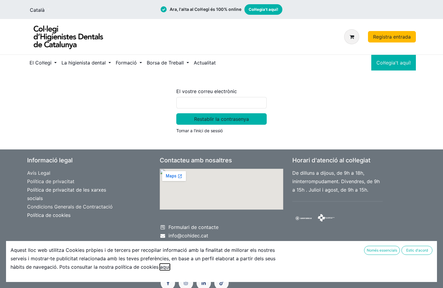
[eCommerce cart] (353, 36)
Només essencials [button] (382, 250)
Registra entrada (392, 37)
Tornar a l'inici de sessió (199, 130)
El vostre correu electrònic (206, 91)
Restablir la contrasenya (221, 119)
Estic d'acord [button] (417, 250)
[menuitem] (43, 62)
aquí (165, 267)
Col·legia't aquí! (263, 9)
